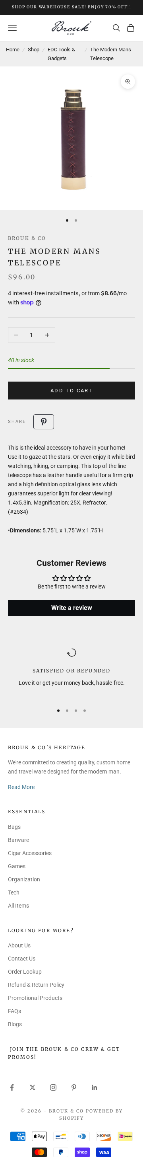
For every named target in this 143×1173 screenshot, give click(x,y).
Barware (18, 840)
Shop (33, 50)
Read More (21, 787)
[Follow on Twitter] (33, 1087)
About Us (19, 945)
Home (12, 50)
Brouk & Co (27, 238)
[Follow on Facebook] (12, 1087)
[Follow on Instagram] (53, 1087)
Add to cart (71, 391)
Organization (24, 879)
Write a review (71, 608)
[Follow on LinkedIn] (95, 1087)
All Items (18, 905)
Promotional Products (35, 998)
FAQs (14, 1011)
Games (16, 866)
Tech (13, 892)
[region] (71, 672)
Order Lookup (25, 971)
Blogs (15, 1024)
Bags (14, 827)
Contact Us (21, 958)
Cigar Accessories (30, 853)
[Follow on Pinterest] (74, 1087)
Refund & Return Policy (36, 985)
